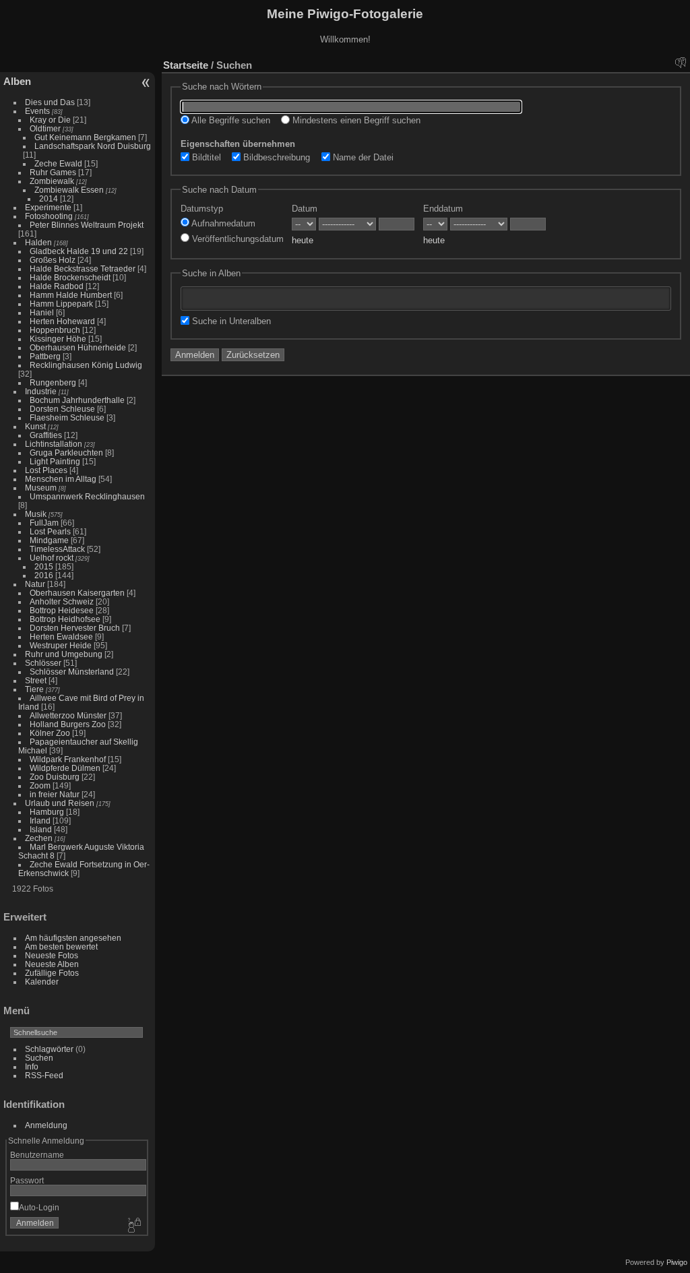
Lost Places (46, 470)
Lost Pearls (50, 531)
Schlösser (43, 662)
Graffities (46, 435)
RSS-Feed (44, 1075)
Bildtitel (205, 157)
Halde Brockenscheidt (70, 277)
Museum (41, 487)
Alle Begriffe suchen (229, 120)
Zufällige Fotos (52, 972)
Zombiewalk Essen (69, 189)
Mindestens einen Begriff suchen (355, 120)
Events (37, 110)
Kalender (42, 981)
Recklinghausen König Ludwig (86, 365)
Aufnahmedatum (222, 223)
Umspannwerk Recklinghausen (87, 496)
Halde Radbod (57, 286)
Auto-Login (39, 1207)
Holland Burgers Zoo (68, 724)
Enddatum (443, 209)
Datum (304, 209)
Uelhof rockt (51, 557)
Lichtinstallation (53, 443)
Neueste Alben (52, 964)
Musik (35, 513)
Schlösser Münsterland (72, 671)
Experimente (48, 207)
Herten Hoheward (62, 321)
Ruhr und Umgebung (63, 654)
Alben (17, 81)
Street (35, 680)
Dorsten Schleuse (62, 408)
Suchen (39, 1057)
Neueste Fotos (51, 955)
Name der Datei (362, 157)
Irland (40, 820)
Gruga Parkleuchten (66, 452)
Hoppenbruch (55, 329)
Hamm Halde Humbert (71, 294)
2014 (48, 198)
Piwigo (676, 1262)
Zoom (40, 785)
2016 (43, 575)
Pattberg (45, 356)
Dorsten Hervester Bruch (75, 627)
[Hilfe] (680, 62)
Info (31, 1066)
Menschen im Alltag (60, 478)
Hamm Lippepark (61, 303)
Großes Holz (52, 259)
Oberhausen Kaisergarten (77, 592)
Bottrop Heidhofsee (65, 619)
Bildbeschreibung (275, 157)
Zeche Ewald (58, 163)
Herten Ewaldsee (61, 636)
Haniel (42, 312)
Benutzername (37, 1154)
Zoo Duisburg (55, 776)
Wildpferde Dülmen (65, 768)
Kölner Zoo (50, 732)
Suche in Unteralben (230, 321)
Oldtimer (45, 128)
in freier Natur (55, 794)
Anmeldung (46, 1125)
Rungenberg (53, 382)
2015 (43, 566)
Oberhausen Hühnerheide (78, 347)
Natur (35, 584)
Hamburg (47, 811)
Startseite (185, 65)
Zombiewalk (52, 181)
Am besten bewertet (61, 946)
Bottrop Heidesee (62, 610)
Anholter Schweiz (62, 601)
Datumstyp (202, 209)
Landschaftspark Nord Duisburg (92, 146)
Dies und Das (50, 102)
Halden (38, 242)
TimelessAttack (57, 549)
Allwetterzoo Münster (68, 715)
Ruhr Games (53, 172)
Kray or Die (50, 119)
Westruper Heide (61, 645)
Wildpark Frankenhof (68, 759)
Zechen (39, 838)
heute (302, 240)
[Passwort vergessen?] (133, 1226)
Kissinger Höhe (58, 338)
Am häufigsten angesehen (73, 937)
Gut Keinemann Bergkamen (85, 137)
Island (41, 829)
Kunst (35, 426)
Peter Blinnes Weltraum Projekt (87, 224)
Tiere (34, 689)
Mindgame (49, 540)
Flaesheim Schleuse (67, 417)
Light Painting (55, 461)
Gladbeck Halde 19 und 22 (79, 251)
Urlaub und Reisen (59, 803)
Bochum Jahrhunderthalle (77, 400)
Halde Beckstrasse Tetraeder (82, 268)
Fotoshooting (49, 216)
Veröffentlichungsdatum (236, 239)
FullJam (44, 522)
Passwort (27, 1180)
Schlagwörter (49, 1049)
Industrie (41, 391)
